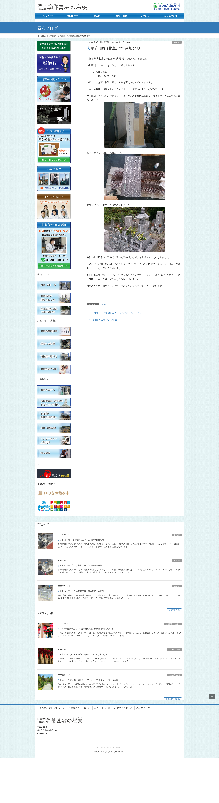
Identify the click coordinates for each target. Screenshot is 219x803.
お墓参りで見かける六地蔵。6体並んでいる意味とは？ (82, 654)
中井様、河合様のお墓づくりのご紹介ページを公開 (118, 312)
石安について (143, 707)
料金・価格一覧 (102, 707)
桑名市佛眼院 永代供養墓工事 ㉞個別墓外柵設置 (81, 565)
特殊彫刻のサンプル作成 (104, 319)
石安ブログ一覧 (174, 610)
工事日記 (177, 42)
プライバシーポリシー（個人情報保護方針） (109, 747)
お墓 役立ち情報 (174, 649)
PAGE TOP (211, 696)
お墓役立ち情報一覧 (173, 699)
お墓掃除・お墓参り (173, 624)
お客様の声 (74, 707)
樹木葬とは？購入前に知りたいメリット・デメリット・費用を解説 (88, 680)
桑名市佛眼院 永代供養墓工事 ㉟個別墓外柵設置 (81, 539)
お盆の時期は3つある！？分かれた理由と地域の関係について (85, 628)
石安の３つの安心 (123, 707)
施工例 (87, 707)
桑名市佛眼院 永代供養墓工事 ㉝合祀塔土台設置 (81, 591)
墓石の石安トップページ (51, 707)
